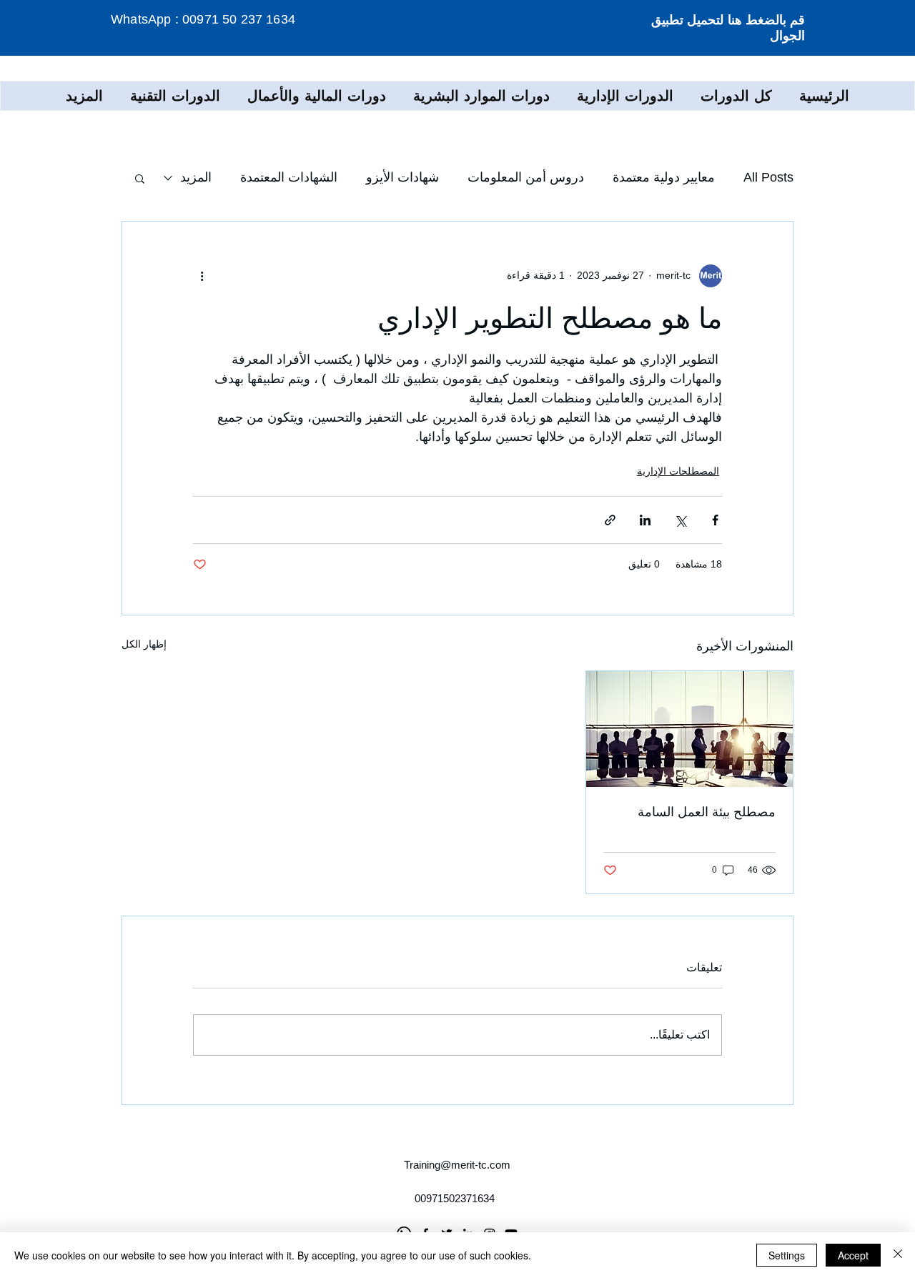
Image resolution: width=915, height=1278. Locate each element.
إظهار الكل (144, 644)
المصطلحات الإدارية (678, 471)
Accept (853, 1255)
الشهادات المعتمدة (288, 177)
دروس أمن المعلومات (526, 177)
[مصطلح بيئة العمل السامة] (689, 729)
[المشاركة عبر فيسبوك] (715, 520)
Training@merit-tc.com (457, 1165)
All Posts (768, 177)
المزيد (196, 177)
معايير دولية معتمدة (664, 177)
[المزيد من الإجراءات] (201, 275)
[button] (625, 95)
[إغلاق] (897, 1255)
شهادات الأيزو (402, 177)
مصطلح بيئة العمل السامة (707, 812)
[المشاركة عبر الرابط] (610, 520)
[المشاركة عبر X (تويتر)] (680, 520)
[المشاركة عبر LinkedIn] (645, 520)
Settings (786, 1255)
